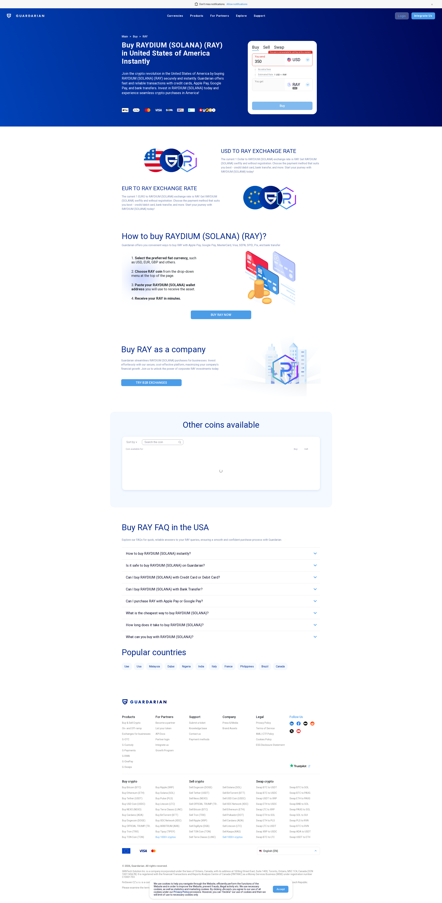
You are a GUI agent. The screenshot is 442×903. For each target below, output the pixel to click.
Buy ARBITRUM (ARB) (167, 826)
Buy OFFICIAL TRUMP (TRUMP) (136, 826)
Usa (139, 666)
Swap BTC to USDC (266, 793)
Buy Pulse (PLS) (164, 798)
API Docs (160, 733)
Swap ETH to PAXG (300, 798)
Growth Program (165, 750)
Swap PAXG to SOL (300, 809)
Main (125, 36)
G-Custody (127, 745)
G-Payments (129, 750)
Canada (280, 666)
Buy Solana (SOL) (165, 793)
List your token (163, 728)
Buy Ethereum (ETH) (133, 793)
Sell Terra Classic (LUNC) (202, 837)
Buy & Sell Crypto (131, 722)
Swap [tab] (279, 47)
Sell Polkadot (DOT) (233, 815)
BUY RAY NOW (221, 315)
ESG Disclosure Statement (270, 745)
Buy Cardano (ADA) (132, 815)
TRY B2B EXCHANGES (151, 382)
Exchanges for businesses (136, 733)
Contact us (195, 733)
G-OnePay (127, 761)
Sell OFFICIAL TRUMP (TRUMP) (203, 804)
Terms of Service (265, 728)
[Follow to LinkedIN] (292, 723)
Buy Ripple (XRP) (165, 787)
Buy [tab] (255, 47)
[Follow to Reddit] (312, 723)
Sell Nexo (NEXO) (198, 798)
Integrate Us (423, 15)
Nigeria (186, 666)
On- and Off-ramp (132, 728)
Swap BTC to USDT (266, 787)
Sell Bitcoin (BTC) (198, 809)
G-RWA (126, 756)
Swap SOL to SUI (299, 815)
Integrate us (162, 745)
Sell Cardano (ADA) (233, 820)
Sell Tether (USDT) (199, 793)
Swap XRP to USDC (266, 831)
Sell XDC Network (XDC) (235, 804)
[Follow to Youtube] (298, 731)
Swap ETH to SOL (265, 815)
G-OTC (125, 739)
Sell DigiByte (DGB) (199, 826)
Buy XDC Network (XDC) (168, 820)
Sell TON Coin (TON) (200, 831)
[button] (221, 553)
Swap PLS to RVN (299, 820)
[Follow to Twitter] (292, 731)
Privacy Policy (263, 722)
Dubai (170, 666)
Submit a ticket (197, 722)
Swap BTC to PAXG (300, 793)
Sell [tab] (266, 47)
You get (259, 81)
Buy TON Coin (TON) (133, 837)
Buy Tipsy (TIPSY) (165, 831)
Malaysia (154, 666)
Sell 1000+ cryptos (233, 837)
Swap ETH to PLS (265, 820)
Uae (126, 666)
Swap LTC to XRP (265, 809)
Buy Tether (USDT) (132, 798)
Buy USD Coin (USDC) (133, 804)
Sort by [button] (130, 442)
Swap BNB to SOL (299, 804)
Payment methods (199, 739)
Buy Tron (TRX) (130, 831)
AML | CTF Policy (265, 733)
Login (402, 16)
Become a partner (165, 722)
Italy (214, 666)
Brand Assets (230, 728)
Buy (135, 36)
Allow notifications (237, 4)
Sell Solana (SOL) (232, 787)
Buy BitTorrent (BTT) (167, 815)
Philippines (247, 666)
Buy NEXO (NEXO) (131, 809)
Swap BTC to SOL (299, 787)
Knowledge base (198, 728)
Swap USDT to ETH (300, 837)
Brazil (264, 666)
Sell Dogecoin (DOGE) (200, 787)
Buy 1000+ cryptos (166, 837)
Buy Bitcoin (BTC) (131, 787)
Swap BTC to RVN (299, 826)
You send (260, 56)
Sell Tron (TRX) (197, 815)
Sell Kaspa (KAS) (232, 831)
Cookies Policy (264, 739)
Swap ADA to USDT (300, 831)
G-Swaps (127, 767)
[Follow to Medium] (305, 723)
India (201, 666)
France (228, 666)
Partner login (163, 739)
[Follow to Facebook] (298, 723)
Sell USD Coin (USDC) (234, 798)
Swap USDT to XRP (266, 798)
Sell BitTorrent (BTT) (234, 793)
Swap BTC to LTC (265, 837)
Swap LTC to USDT (266, 826)
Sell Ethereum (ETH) (234, 809)
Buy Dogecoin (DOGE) (133, 820)
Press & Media (230, 722)
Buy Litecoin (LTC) (165, 804)
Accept (281, 889)
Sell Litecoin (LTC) (232, 826)
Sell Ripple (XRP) (198, 820)
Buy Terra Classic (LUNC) (169, 809)
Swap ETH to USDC (266, 804)
